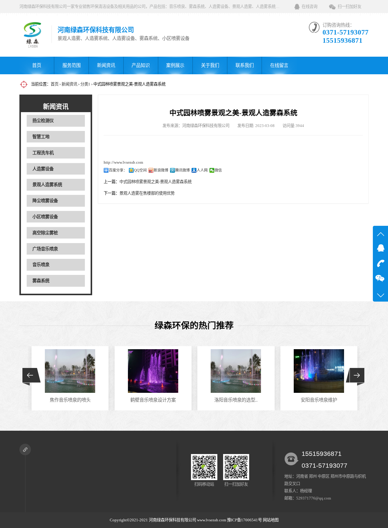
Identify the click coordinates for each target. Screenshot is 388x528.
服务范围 (71, 65)
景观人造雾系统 (47, 184)
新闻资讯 (106, 65)
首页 (36, 65)
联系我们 (245, 65)
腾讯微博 (182, 170)
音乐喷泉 (40, 264)
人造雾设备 (43, 168)
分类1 (85, 84)
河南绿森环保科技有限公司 (172, 520)
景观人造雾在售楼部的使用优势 (147, 193)
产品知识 (141, 65)
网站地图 (271, 520)
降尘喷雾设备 (45, 200)
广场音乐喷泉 (45, 248)
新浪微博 (161, 170)
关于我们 (210, 65)
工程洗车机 (43, 152)
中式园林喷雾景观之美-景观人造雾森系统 (155, 181)
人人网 (202, 170)
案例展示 (175, 65)
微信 (218, 170)
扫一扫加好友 (349, 6)
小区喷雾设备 (45, 216)
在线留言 (279, 65)
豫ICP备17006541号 (245, 520)
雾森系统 (40, 280)
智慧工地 (40, 136)
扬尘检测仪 (43, 120)
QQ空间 (140, 170)
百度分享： (118, 170)
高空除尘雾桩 (45, 232)
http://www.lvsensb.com (123, 162)
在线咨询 (309, 6)
